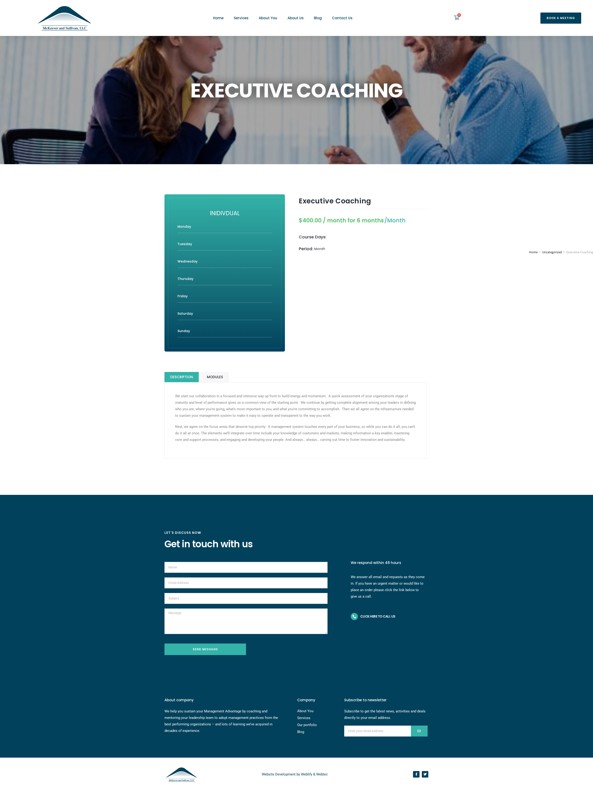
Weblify (306, 774)
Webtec (322, 774)
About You (268, 18)
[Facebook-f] (416, 774)
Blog (318, 18)
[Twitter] (425, 774)
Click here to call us (377, 616)
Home (218, 18)
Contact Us (342, 18)
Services (241, 18)
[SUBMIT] (419, 731)
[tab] (181, 377)
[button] (560, 18)
